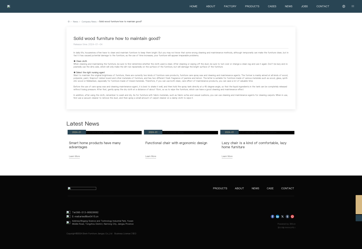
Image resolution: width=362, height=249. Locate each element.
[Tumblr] (287, 216)
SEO (134, 233)
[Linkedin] (277, 216)
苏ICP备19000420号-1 (287, 227)
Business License (122, 233)
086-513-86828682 (87, 212)
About (239, 188)
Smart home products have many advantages (95, 145)
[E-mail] (359, 204)
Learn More (74, 156)
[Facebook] (272, 216)
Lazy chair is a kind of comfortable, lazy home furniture (254, 145)
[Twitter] (282, 216)
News (75, 21)
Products (220, 188)
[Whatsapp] (359, 198)
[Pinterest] (292, 216)
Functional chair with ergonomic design (176, 143)
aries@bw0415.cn (89, 216)
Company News (89, 21)
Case (270, 188)
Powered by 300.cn (287, 224)
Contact (287, 188)
